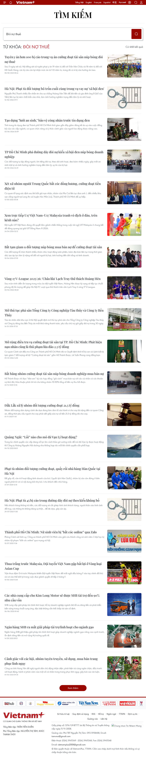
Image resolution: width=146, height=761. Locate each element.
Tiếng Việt (79, 2)
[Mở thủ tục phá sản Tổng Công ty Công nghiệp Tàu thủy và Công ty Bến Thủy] (124, 319)
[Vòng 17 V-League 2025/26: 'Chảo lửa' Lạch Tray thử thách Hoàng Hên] (124, 287)
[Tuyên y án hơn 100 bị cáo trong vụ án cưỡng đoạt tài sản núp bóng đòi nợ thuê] (124, 66)
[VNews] (126, 703)
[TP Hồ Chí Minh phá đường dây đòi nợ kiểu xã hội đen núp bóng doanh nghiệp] (124, 161)
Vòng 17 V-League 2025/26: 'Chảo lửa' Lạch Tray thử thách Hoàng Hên (53, 278)
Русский (122, 2)
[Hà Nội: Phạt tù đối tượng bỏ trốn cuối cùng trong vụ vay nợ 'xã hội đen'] (124, 97)
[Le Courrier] (95, 703)
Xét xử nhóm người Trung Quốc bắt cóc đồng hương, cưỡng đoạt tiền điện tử (53, 185)
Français (97, 2)
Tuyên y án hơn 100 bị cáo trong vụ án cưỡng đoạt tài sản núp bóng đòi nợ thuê (54, 59)
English (89, 2)
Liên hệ (104, 718)
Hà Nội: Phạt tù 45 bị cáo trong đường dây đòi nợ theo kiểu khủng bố (52, 500)
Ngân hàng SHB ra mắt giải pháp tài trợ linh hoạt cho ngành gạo (49, 627)
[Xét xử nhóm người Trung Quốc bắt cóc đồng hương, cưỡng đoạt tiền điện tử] (124, 192)
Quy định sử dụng (80, 713)
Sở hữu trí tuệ (63, 713)
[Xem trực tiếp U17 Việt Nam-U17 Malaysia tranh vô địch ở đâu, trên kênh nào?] (124, 224)
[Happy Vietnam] (31, 703)
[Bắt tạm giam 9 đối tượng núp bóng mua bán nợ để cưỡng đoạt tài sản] (124, 256)
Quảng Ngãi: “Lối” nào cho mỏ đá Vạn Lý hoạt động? (41, 437)
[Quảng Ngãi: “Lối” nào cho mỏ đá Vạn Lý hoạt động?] (124, 446)
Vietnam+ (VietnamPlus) (25, 2)
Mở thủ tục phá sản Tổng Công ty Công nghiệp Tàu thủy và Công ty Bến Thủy (54, 312)
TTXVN (122, 713)
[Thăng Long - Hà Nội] (129, 2)
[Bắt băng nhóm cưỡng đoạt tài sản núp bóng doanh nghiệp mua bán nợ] (124, 382)
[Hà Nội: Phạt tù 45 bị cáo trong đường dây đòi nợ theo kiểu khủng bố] (124, 509)
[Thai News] (16, 703)
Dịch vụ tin (132, 713)
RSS (93, 713)
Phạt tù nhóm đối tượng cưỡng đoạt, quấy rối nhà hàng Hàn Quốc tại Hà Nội (52, 471)
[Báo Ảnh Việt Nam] (113, 703)
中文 (114, 2)
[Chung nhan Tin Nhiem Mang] (127, 725)
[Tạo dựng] (124, 129)
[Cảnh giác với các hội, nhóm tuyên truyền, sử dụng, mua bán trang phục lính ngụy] (124, 667)
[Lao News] (6, 703)
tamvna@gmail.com (61, 736)
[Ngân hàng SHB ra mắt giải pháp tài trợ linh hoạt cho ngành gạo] (124, 636)
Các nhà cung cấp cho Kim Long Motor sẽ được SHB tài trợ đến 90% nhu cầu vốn (52, 597)
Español (107, 2)
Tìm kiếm (73, 14)
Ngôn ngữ (111, 713)
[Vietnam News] (74, 703)
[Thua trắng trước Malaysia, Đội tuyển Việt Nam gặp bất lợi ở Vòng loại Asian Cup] (124, 572)
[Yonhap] (52, 703)
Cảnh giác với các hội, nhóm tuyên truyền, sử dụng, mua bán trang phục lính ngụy (51, 661)
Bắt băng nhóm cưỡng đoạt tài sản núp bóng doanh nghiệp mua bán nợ (54, 373)
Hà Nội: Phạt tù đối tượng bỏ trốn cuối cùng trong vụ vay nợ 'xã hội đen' (54, 88)
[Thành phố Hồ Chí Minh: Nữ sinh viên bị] (124, 541)
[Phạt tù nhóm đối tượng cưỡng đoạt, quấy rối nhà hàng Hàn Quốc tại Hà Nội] (124, 477)
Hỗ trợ (101, 713)
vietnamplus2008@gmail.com (72, 744)
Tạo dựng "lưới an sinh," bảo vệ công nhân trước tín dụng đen (47, 120)
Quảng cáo (92, 718)
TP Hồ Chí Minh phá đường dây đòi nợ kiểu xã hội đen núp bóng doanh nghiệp (54, 154)
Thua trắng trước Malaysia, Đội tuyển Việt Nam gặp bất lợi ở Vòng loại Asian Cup (53, 566)
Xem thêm (73, 688)
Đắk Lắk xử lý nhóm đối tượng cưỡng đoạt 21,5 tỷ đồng (42, 405)
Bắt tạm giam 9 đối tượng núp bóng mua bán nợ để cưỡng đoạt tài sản (53, 247)
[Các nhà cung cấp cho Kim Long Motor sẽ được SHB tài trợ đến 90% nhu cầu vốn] (124, 604)
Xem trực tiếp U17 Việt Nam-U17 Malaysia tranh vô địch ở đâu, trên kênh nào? (51, 217)
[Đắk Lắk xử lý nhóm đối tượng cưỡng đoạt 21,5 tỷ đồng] (124, 414)
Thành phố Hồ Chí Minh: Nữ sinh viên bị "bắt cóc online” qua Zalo (51, 532)
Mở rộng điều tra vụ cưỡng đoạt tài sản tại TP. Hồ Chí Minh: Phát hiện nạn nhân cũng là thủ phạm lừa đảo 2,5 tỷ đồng (53, 344)
